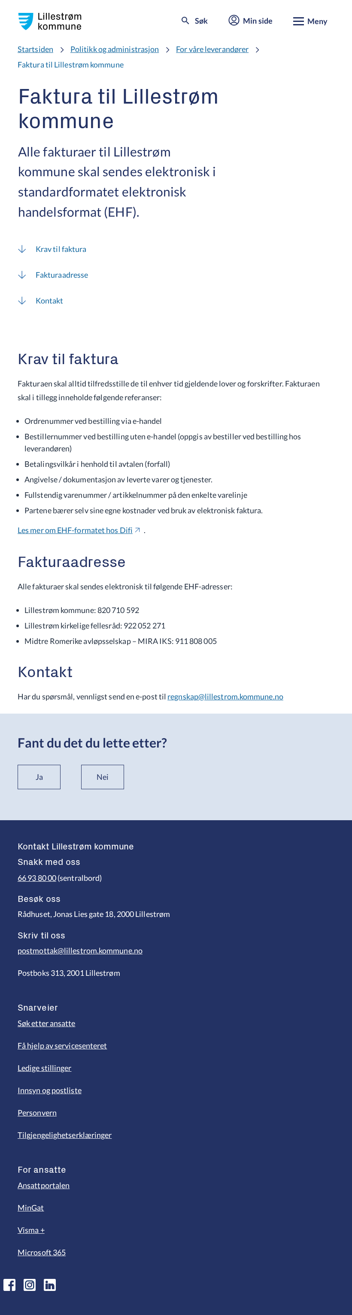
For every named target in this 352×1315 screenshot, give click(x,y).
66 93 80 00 (37, 878)
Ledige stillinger (45, 1068)
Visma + (31, 1230)
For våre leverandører (212, 49)
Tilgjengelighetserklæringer (65, 1135)
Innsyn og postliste (50, 1090)
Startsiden (35, 49)
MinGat (31, 1207)
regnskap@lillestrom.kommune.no (225, 696)
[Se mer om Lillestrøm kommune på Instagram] (29, 1284)
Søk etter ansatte (47, 1023)
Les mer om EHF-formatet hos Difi (75, 530)
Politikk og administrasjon (114, 49)
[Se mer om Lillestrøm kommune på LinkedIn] (49, 1284)
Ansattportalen (44, 1185)
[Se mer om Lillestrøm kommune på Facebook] (9, 1284)
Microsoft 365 (42, 1252)
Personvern (37, 1112)
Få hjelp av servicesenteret (62, 1045)
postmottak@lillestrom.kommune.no (80, 950)
